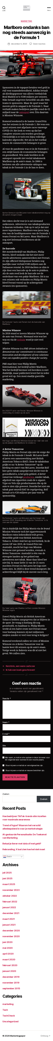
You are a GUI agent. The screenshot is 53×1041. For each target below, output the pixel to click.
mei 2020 (7, 948)
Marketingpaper (17, 1036)
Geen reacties (39, 44)
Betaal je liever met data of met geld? (21, 843)
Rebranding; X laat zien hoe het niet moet (23, 849)
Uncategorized (10, 1021)
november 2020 (11, 936)
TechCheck (8, 1015)
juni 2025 (7, 878)
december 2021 (10, 913)
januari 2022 (9, 907)
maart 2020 (8, 959)
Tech (5, 1010)
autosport (24, 112)
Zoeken (5, 794)
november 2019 (10, 982)
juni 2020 (7, 942)
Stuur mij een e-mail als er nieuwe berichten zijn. (25, 770)
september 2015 (11, 988)
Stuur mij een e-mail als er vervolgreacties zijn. (24, 765)
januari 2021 (9, 924)
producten (28, 477)
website (21, 339)
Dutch (9, 857)
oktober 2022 (9, 896)
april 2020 (8, 953)
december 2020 (11, 930)
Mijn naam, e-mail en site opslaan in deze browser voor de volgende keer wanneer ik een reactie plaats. (27, 758)
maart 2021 (8, 919)
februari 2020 (9, 965)
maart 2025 (8, 884)
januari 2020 (9, 971)
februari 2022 (9, 901)
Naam (5, 722)
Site (4, 746)
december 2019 (10, 977)
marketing (26, 21)
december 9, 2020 (19, 44)
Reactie (6, 699)
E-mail (5, 734)
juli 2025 (7, 872)
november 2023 (11, 890)
